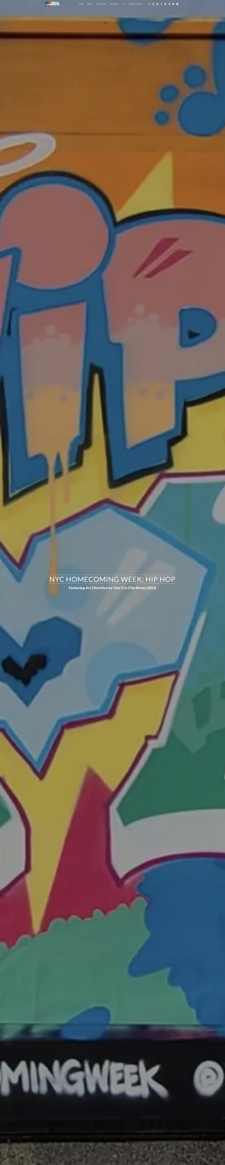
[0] (153, 4)
